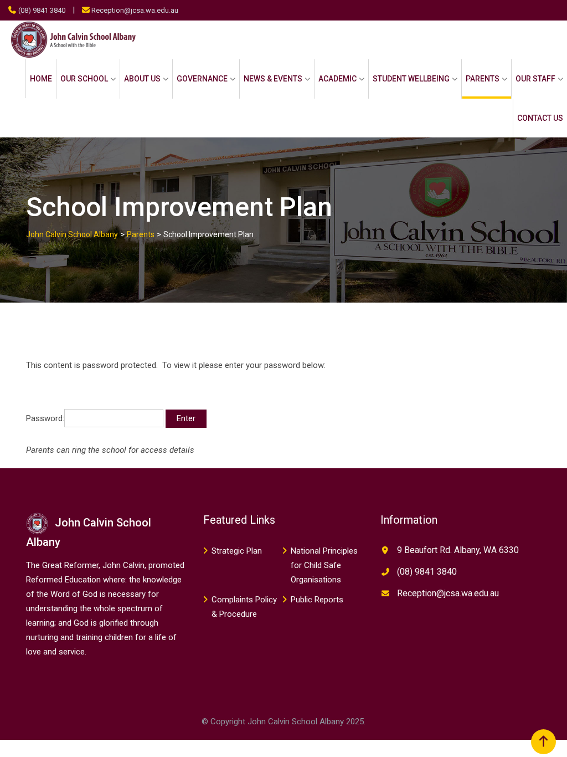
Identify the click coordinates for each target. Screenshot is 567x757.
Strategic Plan (237, 551)
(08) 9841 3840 (41, 10)
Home (41, 78)
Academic (337, 78)
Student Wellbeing (411, 78)
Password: (45, 418)
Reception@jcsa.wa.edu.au (134, 10)
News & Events (273, 78)
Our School (84, 78)
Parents (482, 78)
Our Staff (535, 78)
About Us (142, 78)
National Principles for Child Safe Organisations (324, 565)
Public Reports (317, 600)
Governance (202, 78)
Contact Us (540, 118)
